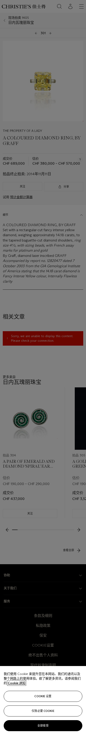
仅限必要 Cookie (43, 711)
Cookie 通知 (16, 683)
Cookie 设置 (42, 696)
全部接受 (42, 725)
